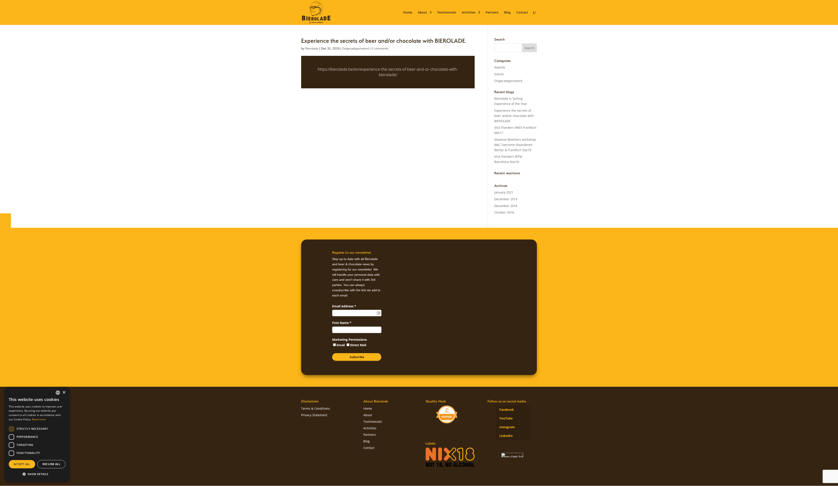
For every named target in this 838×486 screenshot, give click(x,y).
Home (407, 12)
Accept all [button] (22, 464)
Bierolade (311, 48)
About (422, 12)
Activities (469, 12)
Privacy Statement (314, 415)
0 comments (379, 48)
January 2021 (503, 192)
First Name (341, 323)
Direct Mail (358, 345)
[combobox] (58, 392)
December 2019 (505, 199)
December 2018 (505, 206)
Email (341, 345)
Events (499, 74)
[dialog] (37, 434)
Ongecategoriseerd (355, 48)
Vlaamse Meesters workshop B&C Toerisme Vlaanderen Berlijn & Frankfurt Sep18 (515, 144)
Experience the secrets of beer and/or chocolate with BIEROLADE (514, 115)
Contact (522, 12)
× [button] (63, 392)
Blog (507, 12)
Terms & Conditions (315, 409)
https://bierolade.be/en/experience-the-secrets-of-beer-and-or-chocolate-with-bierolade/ (388, 72)
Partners (492, 12)
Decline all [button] (51, 464)
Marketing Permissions (349, 339)
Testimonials (446, 12)
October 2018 (504, 212)
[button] (37, 474)
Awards (499, 67)
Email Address (344, 306)
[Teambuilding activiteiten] (447, 414)
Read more (39, 419)
